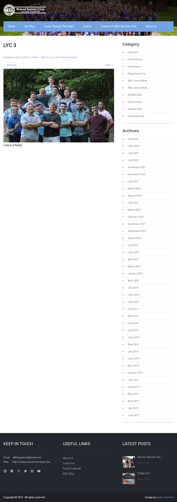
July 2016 (133, 323)
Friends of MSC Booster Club (118, 26)
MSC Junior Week (137, 80)
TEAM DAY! (143, 473)
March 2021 (134, 266)
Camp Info (69, 463)
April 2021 (133, 259)
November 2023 (136, 174)
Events (87, 26)
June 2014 (133, 358)
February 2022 (136, 216)
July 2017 (133, 309)
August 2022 (135, 195)
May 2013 (133, 394)
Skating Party (135, 109)
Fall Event (133, 52)
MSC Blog (68, 473)
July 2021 (133, 245)
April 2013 (133, 401)
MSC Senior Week (137, 87)
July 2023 (133, 181)
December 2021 (136, 224)
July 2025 (133, 153)
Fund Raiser (134, 66)
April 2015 (133, 344)
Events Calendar (72, 468)
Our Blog (29, 26)
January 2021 (135, 273)
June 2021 (133, 252)
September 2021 (137, 231)
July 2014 (133, 351)
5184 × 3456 (39, 57)
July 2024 (133, 160)
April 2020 (133, 280)
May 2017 (133, 316)
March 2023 (134, 188)
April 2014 (133, 365)
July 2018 (133, 302)
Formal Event (135, 59)
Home (11, 26)
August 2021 (135, 238)
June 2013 (133, 387)
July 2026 (133, 139)
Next (110, 65)
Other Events (135, 102)
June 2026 (133, 146)
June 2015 (133, 337)
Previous (10, 65)
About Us (151, 26)
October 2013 (135, 372)
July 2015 (133, 330)
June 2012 (133, 415)
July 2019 (133, 287)
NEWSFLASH (135, 94)
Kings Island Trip (136, 73)
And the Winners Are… (149, 457)
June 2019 (133, 294)
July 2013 (133, 379)
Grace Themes (165, 497)
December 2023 (136, 167)
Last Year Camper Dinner (63, 57)
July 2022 (133, 202)
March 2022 (134, 209)
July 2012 (133, 408)
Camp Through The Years (59, 26)
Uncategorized (136, 116)
